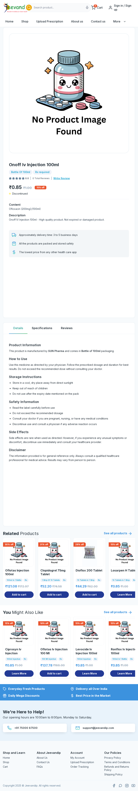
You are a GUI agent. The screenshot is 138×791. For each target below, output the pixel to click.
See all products (115, 533)
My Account (77, 757)
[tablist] (69, 328)
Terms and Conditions (117, 762)
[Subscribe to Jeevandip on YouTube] (133, 785)
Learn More (19, 673)
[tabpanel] (69, 430)
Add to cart (19, 594)
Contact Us (43, 762)
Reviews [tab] (67, 328)
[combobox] (58, 7)
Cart (5, 766)
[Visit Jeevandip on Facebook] (114, 785)
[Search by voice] (87, 7)
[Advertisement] (69, 287)
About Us (42, 757)
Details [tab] (18, 328)
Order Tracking (79, 766)
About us (77, 21)
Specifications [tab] (42, 328)
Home (9, 21)
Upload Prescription (49, 21)
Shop (24, 21)
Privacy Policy (112, 757)
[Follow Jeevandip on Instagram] (127, 785)
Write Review (61, 178)
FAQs (40, 766)
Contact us (98, 21)
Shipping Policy (113, 774)
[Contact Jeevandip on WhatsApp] (120, 785)
